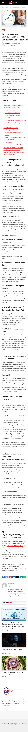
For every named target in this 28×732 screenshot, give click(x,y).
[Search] (25, 2)
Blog (3, 30)
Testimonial (8, 142)
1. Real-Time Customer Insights (13, 110)
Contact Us (17, 728)
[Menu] (3, 2)
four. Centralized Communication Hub (15, 120)
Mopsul (8, 723)
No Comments (6, 45)
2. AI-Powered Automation (12, 112)
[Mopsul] (14, 2)
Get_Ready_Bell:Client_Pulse (15, 545)
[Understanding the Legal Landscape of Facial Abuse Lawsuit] (14, 640)
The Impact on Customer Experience (13, 145)
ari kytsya (8, 43)
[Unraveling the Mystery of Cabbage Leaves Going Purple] (14, 663)
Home (11, 728)
